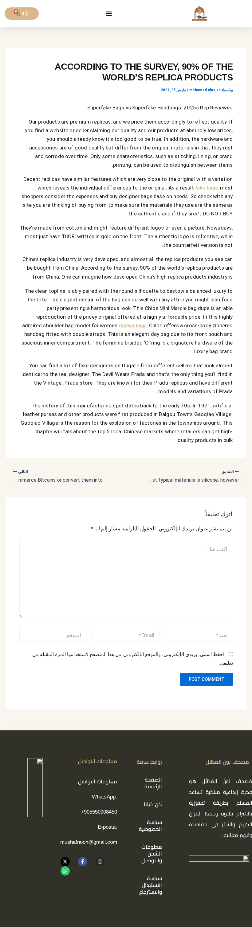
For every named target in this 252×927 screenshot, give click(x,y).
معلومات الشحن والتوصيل (151, 854)
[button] (109, 14)
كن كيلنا (153, 804)
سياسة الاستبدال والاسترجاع (150, 885)
